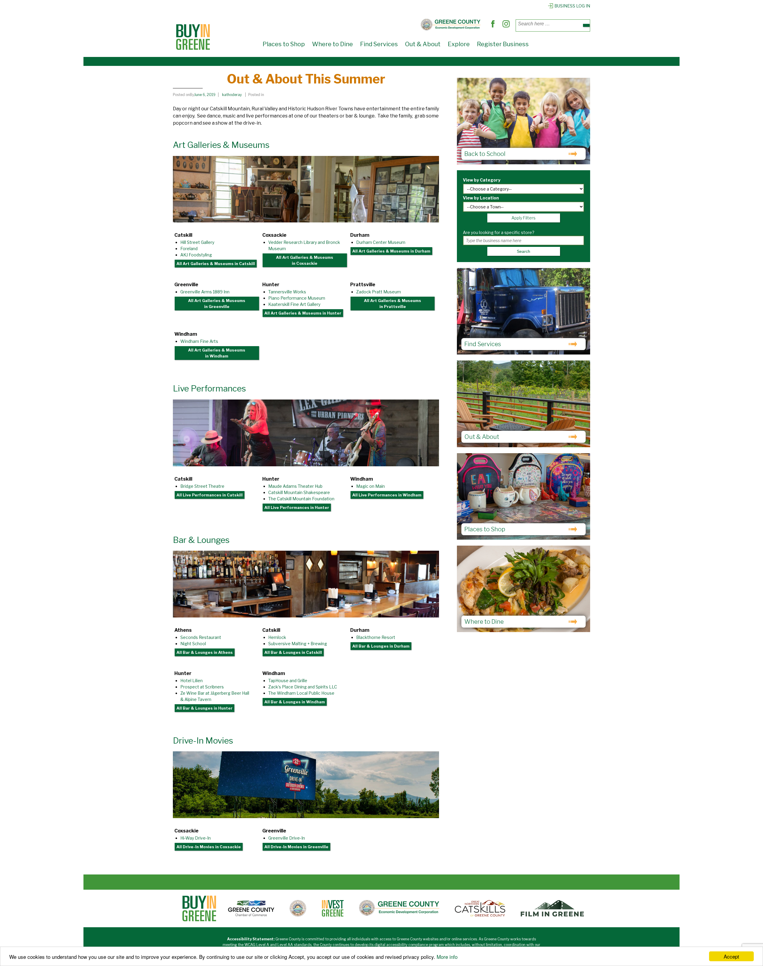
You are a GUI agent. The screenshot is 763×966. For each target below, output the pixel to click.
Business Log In (572, 5)
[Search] (586, 25)
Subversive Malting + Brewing (297, 643)
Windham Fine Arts (199, 341)
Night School (193, 643)
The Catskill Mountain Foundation (301, 498)
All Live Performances (209, 495)
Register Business (503, 44)
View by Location (481, 197)
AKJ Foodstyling (196, 254)
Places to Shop (284, 44)
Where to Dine (332, 44)
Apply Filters (523, 217)
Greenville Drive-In (286, 837)
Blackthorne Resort (375, 637)
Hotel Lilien (191, 680)
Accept (731, 956)
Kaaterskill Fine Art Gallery (294, 304)
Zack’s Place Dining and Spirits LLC (302, 686)
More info (447, 956)
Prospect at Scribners (202, 686)
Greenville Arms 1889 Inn (204, 291)
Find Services (379, 44)
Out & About (423, 44)
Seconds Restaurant (200, 637)
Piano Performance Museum (296, 298)
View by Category (481, 179)
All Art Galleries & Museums (215, 263)
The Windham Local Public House (301, 693)
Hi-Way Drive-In (195, 837)
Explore (459, 44)
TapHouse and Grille (287, 680)
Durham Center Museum (380, 242)
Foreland (189, 248)
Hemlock (277, 637)
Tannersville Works (287, 291)
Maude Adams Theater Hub (295, 486)
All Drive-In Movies (208, 846)
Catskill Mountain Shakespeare (299, 492)
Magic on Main (370, 486)
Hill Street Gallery (197, 242)
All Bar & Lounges (204, 652)
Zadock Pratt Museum (378, 291)
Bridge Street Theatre (202, 486)
